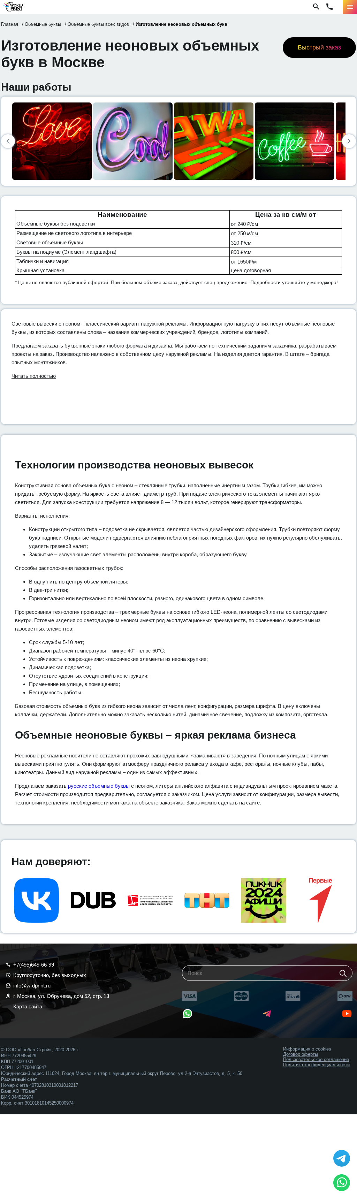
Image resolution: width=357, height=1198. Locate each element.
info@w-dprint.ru (32, 986)
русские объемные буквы (99, 786)
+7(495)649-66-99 (33, 965)
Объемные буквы (43, 24)
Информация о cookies (307, 1049)
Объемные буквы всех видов (98, 24)
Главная (9, 24)
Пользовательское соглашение (316, 1059)
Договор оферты (300, 1054)
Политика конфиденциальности (316, 1064)
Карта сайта (27, 1006)
